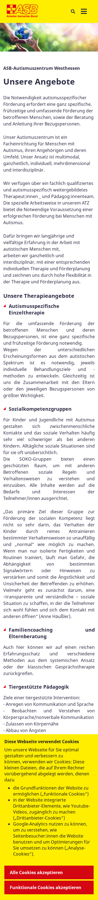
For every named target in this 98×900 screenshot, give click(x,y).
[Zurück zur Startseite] (22, 11)
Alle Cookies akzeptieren (36, 872)
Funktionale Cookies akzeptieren (45, 887)
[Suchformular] (72, 11)
